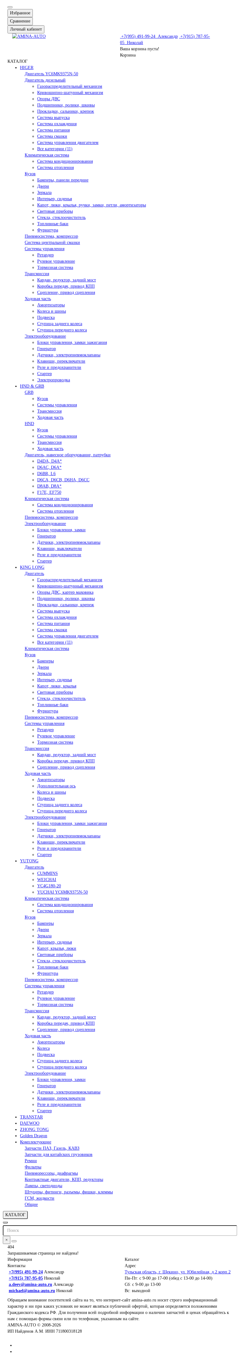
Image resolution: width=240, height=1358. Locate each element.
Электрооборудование (45, 336)
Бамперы (45, 661)
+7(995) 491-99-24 (149, 36)
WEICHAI (46, 879)
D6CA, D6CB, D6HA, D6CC (63, 480)
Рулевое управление (56, 261)
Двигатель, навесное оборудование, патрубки (68, 455)
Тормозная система (55, 267)
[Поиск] (14, 1241)
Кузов (30, 173)
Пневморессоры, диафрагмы (51, 1173)
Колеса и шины (51, 311)
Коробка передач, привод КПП (66, 286)
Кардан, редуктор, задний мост (66, 280)
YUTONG (29, 861)
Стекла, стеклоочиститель (61, 217)
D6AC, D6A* (49, 467)
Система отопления (55, 167)
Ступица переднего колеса (62, 330)
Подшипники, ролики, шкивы (66, 105)
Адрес (130, 1265)
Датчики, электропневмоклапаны (68, 355)
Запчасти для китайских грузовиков (58, 1154)
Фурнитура (47, 230)
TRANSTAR (31, 1117)
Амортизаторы (51, 305)
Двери (43, 186)
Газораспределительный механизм (69, 86)
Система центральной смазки (52, 242)
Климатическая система (47, 155)
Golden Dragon (33, 1135)
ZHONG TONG (34, 1129)
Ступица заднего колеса (59, 323)
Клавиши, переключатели (61, 361)
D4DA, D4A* (49, 461)
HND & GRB (32, 386)
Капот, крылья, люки (56, 948)
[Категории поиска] (5, 1222)
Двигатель (34, 573)
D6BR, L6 (46, 473)
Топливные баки (52, 223)
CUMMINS (47, 873)
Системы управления (44, 248)
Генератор (46, 348)
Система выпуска (53, 117)
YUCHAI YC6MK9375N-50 (62, 892)
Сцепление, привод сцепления (66, 292)
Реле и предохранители (59, 367)
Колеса (43, 1048)
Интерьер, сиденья (54, 198)
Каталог (132, 1259)
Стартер (44, 373)
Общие (31, 1204)
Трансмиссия (37, 273)
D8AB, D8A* (49, 486)
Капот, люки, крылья (56, 686)
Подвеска (46, 317)
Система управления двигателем (67, 142)
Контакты (16, 1265)
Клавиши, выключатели (59, 548)
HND (29, 423)
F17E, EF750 (49, 492)
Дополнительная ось (56, 786)
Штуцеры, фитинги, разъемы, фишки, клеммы (69, 1192)
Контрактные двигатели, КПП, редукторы (64, 1179)
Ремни (31, 1160)
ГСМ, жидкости (39, 1198)
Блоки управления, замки (61, 530)
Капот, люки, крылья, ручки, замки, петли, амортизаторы (91, 205)
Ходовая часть (38, 298)
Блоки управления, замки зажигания (72, 342)
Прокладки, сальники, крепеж (65, 111)
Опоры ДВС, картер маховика (65, 592)
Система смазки (52, 136)
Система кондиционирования (65, 161)
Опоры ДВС (48, 99)
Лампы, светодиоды (43, 1185)
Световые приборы (55, 211)
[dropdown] (10, 7)
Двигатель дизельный (45, 80)
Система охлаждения (57, 123)
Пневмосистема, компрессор (51, 236)
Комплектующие (35, 1142)
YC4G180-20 (49, 886)
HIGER (26, 67)
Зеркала (44, 192)
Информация (20, 1259)
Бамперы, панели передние (62, 180)
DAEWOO (29, 1123)
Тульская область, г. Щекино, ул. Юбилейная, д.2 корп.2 (178, 1272)
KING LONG (32, 567)
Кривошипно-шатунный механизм (70, 92)
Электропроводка (53, 380)
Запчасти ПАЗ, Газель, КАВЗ (52, 1148)
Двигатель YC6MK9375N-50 (51, 74)
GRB (29, 392)
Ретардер (45, 255)
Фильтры (33, 1167)
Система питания (53, 130)
